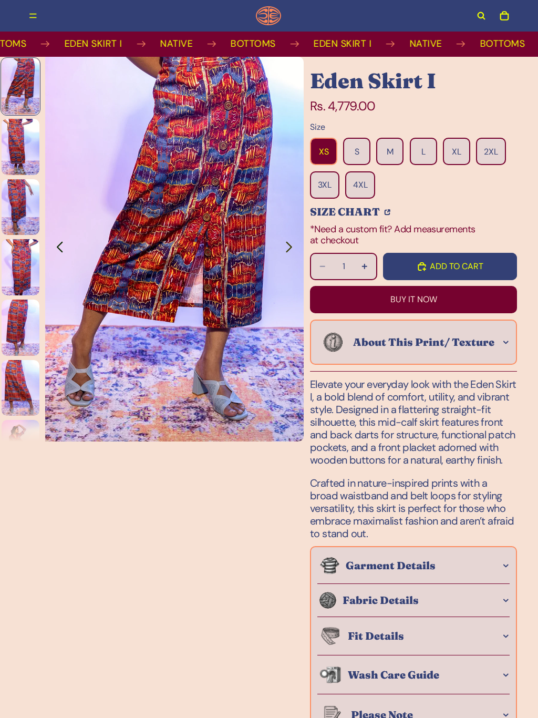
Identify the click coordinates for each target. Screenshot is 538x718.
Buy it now (413, 299)
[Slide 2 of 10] (20, 147)
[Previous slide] (57, 249)
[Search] (481, 15)
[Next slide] (292, 249)
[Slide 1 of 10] (20, 86)
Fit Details (376, 635)
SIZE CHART (346, 211)
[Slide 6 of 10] (20, 388)
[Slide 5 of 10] (20, 328)
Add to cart (456, 266)
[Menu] (33, 16)
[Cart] (504, 15)
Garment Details (391, 565)
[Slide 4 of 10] (20, 267)
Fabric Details (381, 600)
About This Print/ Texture (423, 341)
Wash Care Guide (393, 674)
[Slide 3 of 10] (20, 207)
